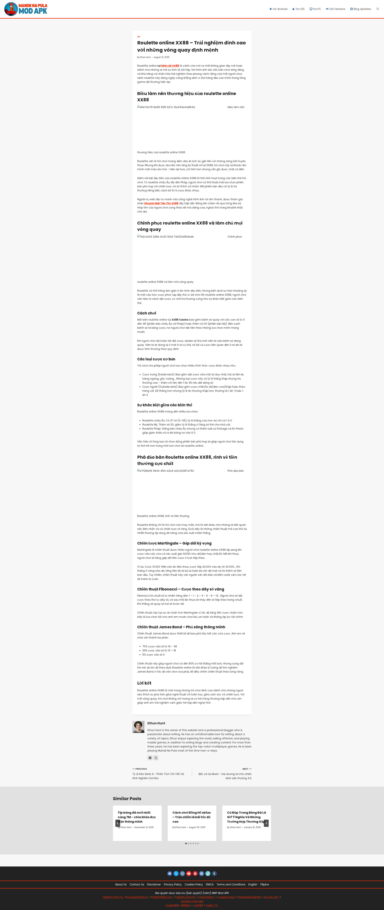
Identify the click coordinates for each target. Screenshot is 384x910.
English (252, 884)
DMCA (209, 884)
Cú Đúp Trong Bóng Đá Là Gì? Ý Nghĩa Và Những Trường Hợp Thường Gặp (246, 817)
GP (138, 37)
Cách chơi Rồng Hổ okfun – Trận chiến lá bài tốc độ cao (191, 817)
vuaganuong (226, 897)
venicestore (207, 897)
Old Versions (337, 9)
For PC (317, 9)
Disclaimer (154, 884)
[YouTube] (188, 873)
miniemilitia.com (162, 897)
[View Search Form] (377, 9)
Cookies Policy (194, 884)
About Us (121, 884)
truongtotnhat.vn (137, 897)
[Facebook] (169, 873)
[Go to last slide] (117, 823)
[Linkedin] (201, 873)
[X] (176, 873)
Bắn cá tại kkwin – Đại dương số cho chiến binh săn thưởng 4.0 (225, 774)
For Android (280, 9)
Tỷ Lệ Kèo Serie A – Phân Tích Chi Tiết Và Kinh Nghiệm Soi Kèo (158, 774)
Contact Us (137, 884)
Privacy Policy (173, 884)
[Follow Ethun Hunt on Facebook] (150, 757)
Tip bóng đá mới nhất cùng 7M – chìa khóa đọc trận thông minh (137, 817)
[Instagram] (182, 873)
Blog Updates (362, 9)
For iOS (300, 9)
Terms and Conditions (231, 884)
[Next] (266, 823)
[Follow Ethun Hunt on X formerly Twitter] (155, 757)
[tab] (186, 843)
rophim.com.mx (113, 897)
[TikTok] (207, 873)
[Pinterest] (195, 873)
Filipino (264, 884)
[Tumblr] (214, 873)
